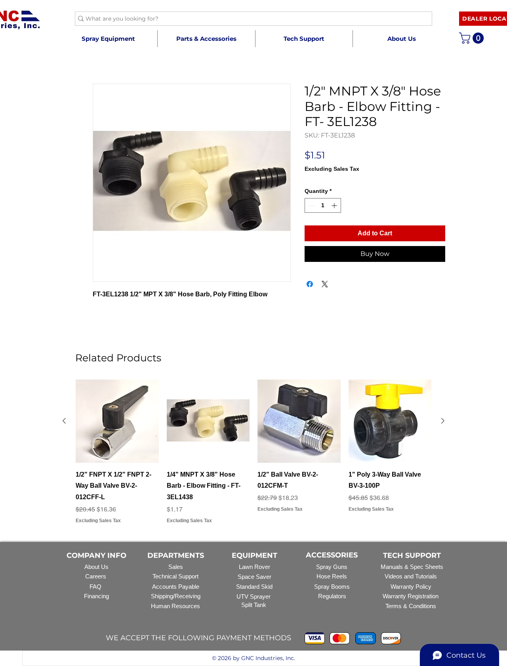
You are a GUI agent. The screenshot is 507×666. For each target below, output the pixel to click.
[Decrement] (311, 205)
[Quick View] (117, 421)
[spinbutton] (323, 205)
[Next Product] (443, 421)
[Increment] (335, 205)
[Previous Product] (64, 421)
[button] (206, 38)
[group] (253, 452)
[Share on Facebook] (309, 284)
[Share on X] (325, 284)
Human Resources (175, 606)
